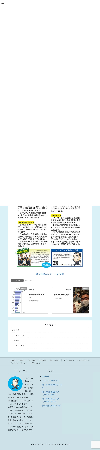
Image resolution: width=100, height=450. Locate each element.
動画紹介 (21, 360)
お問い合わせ (35, 363)
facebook (45, 376)
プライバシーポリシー (18, 363)
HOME (12, 360)
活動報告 (15, 340)
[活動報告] (19, 300)
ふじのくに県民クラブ (50, 381)
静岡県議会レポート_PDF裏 (50, 274)
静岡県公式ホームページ (51, 406)
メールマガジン (18, 335)
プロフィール (68, 360)
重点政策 (32, 360)
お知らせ (15, 330)
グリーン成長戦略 (62, 295)
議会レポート (29, 280)
